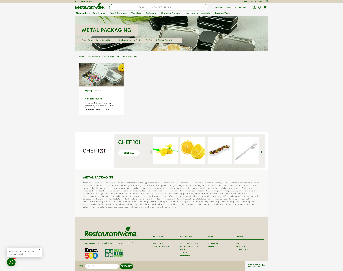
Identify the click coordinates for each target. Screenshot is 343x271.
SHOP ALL (101, 75)
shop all (129, 153)
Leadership (185, 256)
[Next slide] (260, 152)
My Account (213, 244)
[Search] (204, 7)
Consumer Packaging (110, 56)
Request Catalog (243, 250)
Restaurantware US (189, 246)
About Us (184, 253)
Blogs (183, 250)
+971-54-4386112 (83, 1)
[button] (254, 7)
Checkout (212, 246)
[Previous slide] (152, 152)
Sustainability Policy (189, 244)
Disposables (92, 56)
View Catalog (242, 246)
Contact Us (241, 244)
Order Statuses (159, 244)
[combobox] (158, 7)
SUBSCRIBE (126, 266)
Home (82, 56)
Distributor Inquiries (161, 246)
